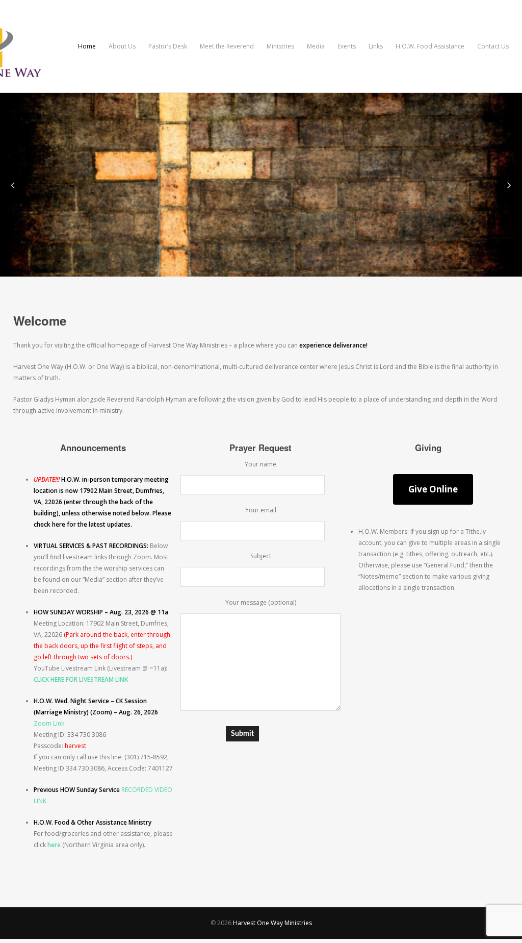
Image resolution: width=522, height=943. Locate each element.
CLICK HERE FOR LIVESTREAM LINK (81, 679)
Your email (260, 510)
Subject (260, 556)
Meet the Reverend (227, 46)
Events (346, 46)
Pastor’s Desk (167, 46)
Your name (260, 464)
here (54, 844)
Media (316, 46)
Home (87, 46)
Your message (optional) (260, 602)
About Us (122, 46)
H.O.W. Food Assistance (430, 46)
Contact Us (493, 46)
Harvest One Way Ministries (272, 923)
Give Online (433, 489)
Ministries (280, 46)
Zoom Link (49, 723)
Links (376, 46)
